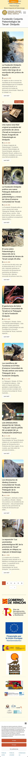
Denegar (14, 744)
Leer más (6, 95)
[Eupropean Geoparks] (8, 708)
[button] (25, 723)
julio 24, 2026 (7, 262)
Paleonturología (14, 6)
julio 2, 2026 (6, 495)
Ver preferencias (14, 749)
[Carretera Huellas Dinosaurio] (14, 685)
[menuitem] (14, 3)
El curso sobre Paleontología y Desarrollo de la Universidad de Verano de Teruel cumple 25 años (12, 254)
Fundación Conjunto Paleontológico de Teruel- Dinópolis (12, 21)
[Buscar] (20, 12)
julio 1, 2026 (6, 555)
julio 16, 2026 (7, 378)
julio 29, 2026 (7, 142)
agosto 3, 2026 (7, 78)
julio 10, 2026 (7, 435)
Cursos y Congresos (14, 3)
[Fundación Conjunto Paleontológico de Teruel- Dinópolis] (11, 12)
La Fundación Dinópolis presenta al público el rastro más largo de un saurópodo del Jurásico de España (12, 70)
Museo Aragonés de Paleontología (14, 8)
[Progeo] (10, 711)
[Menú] (24, 12)
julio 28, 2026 (7, 204)
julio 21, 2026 (7, 319)
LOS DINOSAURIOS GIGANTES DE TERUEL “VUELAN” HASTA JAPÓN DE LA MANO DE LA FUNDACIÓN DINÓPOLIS (12, 428)
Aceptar (14, 740)
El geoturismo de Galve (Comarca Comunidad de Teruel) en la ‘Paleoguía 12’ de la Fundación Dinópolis (12, 311)
